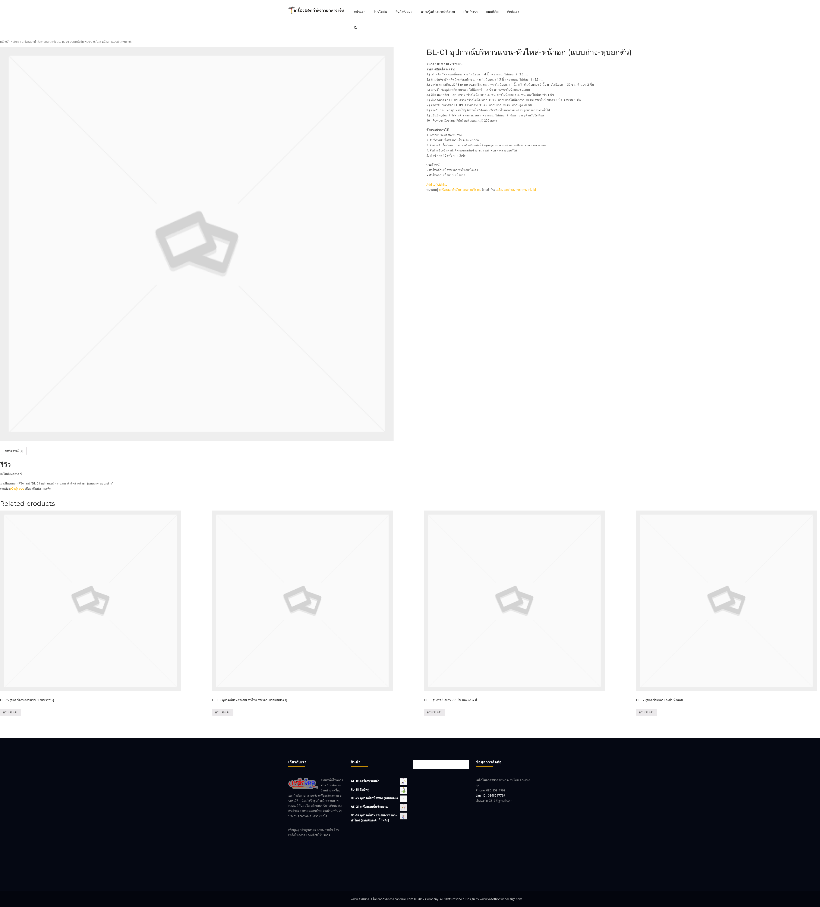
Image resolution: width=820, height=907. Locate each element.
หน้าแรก (359, 12)
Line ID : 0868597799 (490, 795)
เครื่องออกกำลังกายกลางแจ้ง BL (41, 42)
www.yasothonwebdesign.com (501, 899)
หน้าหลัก (5, 42)
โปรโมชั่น (380, 12)
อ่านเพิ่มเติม (10, 712)
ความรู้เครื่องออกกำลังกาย (438, 12)
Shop (16, 42)
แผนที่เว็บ (492, 12)
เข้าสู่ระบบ (17, 488)
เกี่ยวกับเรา (470, 12)
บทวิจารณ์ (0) (14, 451)
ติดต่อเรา (513, 12)
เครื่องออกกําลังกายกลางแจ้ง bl (516, 190)
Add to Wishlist (436, 184)
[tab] (14, 451)
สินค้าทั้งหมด (403, 12)
